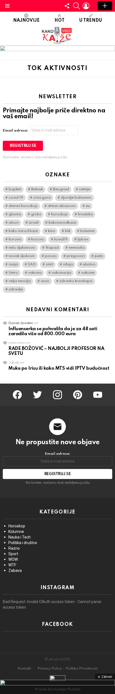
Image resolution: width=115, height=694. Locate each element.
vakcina (35, 273)
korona (15, 239)
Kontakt (24, 668)
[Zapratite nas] (67, 5)
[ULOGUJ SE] (86, 5)
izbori (14, 222)
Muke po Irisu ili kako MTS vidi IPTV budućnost (58, 368)
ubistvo (89, 264)
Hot (59, 20)
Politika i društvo (22, 542)
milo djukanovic (22, 248)
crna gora (42, 197)
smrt (49, 264)
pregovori (76, 256)
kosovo (37, 239)
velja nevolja (20, 281)
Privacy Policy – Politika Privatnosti (67, 668)
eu (88, 206)
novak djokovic (22, 256)
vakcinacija (61, 273)
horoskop (59, 214)
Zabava (15, 570)
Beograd (61, 189)
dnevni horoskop (23, 206)
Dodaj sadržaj (105, 5)
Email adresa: (16, 130)
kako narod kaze (23, 231)
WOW (13, 559)
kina (51, 231)
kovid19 (61, 239)
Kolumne (16, 531)
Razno (14, 548)
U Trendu (90, 20)
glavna (15, 214)
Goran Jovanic (20, 323)
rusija (13, 264)
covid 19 (16, 197)
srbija (68, 264)
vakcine (87, 273)
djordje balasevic (76, 197)
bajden (15, 189)
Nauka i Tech (19, 537)
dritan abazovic (62, 206)
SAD (32, 264)
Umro (13, 273)
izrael (34, 222)
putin (99, 256)
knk (67, 231)
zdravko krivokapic (76, 281)
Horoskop (16, 526)
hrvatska (85, 214)
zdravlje (16, 289)
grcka (36, 214)
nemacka (77, 248)
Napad (52, 248)
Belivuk (37, 189)
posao (51, 256)
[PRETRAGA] (76, 5)
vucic (45, 281)
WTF (12, 565)
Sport (13, 554)
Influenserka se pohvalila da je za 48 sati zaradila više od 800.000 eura (52, 331)
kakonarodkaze (62, 222)
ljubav (83, 239)
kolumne (87, 231)
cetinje (84, 189)
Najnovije (26, 20)
